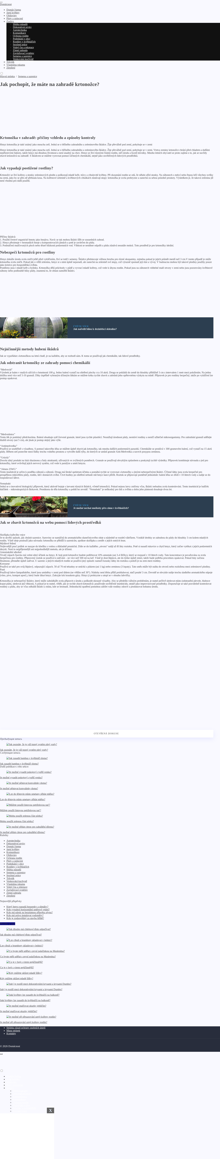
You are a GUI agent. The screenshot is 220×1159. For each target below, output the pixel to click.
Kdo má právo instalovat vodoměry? (24, 915)
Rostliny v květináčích (17, 866)
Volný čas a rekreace (16, 887)
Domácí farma (13, 846)
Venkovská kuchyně (16, 881)
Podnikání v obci (15, 863)
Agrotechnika (13, 840)
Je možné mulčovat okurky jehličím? (18, 1011)
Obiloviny (11, 855)
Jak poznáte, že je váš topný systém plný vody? (24, 749)
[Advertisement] (96, 109)
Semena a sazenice (15, 872)
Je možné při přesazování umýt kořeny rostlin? (23, 1022)
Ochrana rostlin (14, 858)
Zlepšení (10, 895)
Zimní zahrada (13, 892)
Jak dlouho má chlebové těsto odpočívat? (21, 934)
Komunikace (12, 852)
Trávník (10, 878)
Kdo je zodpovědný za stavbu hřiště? (25, 918)
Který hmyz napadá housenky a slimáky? (27, 906)
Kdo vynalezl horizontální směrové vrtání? (28, 909)
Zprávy (10, 1088)
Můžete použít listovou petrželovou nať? (20, 810)
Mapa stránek (13, 1030)
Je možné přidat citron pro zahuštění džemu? (22, 832)
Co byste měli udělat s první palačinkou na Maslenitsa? (28, 956)
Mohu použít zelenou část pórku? (17, 821)
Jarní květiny (12, 849)
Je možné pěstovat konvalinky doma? (19, 788)
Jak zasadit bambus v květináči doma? (19, 763)
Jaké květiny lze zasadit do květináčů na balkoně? (25, 1000)
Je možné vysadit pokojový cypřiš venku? (21, 777)
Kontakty (11, 1033)
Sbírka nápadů (13, 869)
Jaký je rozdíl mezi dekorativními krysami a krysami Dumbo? (31, 989)
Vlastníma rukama (15, 884)
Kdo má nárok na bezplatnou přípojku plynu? (29, 912)
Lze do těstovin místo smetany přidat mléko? (22, 799)
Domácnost (6, 4)
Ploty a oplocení (14, 861)
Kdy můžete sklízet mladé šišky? (16, 978)
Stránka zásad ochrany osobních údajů (25, 1027)
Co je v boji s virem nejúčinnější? (17, 967)
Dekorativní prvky (15, 843)
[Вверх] (1, 1054)
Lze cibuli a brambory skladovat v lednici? (21, 945)
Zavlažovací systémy (17, 890)
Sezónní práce (13, 875)
